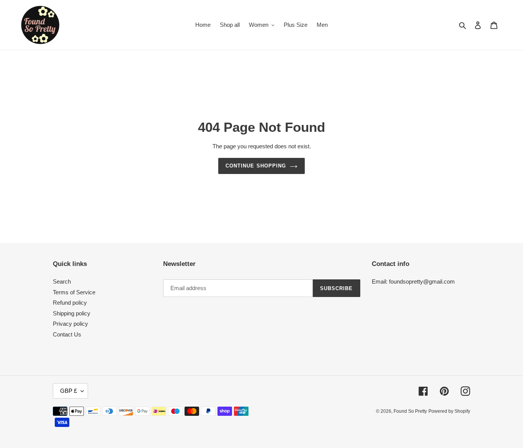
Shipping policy (71, 313)
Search (62, 281)
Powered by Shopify (449, 411)
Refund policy (70, 302)
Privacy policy (70, 323)
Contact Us (67, 334)
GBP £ (68, 390)
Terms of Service (74, 292)
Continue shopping (256, 166)
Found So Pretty (410, 411)
